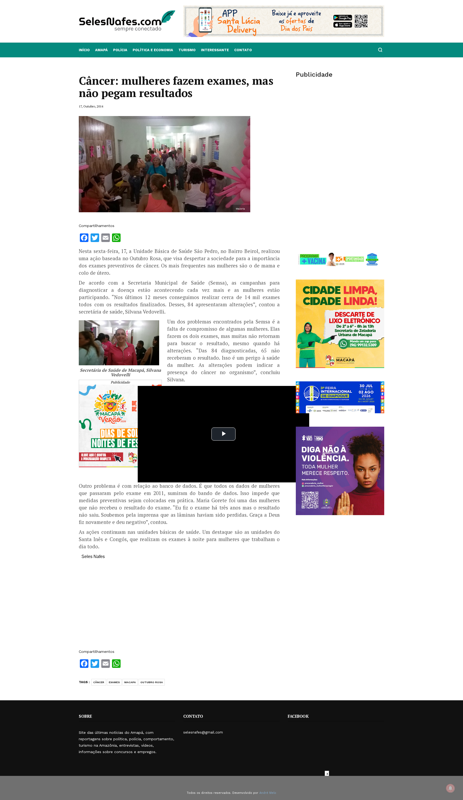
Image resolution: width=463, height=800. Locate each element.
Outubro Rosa (151, 682)
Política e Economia (153, 50)
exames (114, 682)
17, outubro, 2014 (91, 106)
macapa (130, 682)
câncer (98, 682)
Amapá (101, 50)
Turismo (187, 50)
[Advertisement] (179, 606)
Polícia (120, 50)
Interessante (215, 50)
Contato (243, 50)
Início (84, 50)
